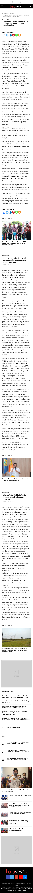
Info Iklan (24, 890)
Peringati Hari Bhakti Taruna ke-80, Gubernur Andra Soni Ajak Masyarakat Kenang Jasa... (19, 822)
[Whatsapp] (16, 35)
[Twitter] (14, 2)
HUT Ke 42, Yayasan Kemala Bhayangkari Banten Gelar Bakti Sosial (19, 829)
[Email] (20, 2)
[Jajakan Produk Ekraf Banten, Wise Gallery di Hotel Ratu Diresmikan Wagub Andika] (16, 777)
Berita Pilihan (5, 255)
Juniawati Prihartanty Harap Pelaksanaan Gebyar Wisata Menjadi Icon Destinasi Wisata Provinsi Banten (20, 805)
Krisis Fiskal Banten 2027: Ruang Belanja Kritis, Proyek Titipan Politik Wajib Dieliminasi (16, 479)
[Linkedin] (10, 35)
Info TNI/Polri (5, 19)
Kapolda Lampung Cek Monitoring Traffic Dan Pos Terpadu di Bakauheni (20, 813)
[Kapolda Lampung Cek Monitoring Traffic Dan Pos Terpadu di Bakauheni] (4, 814)
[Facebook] (12, 2)
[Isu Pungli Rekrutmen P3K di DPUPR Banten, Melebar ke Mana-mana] (4, 797)
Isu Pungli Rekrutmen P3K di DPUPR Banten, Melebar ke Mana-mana (20, 796)
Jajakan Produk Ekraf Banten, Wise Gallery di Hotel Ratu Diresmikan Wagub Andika (15, 790)
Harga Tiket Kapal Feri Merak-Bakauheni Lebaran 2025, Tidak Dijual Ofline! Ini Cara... (18, 751)
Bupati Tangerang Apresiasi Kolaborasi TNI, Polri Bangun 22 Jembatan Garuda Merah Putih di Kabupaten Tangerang (15, 243)
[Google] (16, 2)
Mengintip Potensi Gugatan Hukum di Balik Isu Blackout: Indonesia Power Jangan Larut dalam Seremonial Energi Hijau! (14, 650)
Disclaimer (9, 890)
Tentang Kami (27, 887)
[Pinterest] (13, 35)
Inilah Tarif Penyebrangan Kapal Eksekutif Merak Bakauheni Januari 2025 (18, 742)
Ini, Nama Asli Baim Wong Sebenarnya (17, 734)
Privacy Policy (17, 890)
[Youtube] (18, 2)
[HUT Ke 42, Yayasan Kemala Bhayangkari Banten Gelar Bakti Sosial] (4, 830)
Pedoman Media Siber (25, 888)
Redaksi (3, 888)
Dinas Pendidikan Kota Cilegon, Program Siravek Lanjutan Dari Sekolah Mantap (17, 759)
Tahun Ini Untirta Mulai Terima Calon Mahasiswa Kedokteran (16, 726)
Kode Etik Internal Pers (12, 888)
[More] (19, 35)
